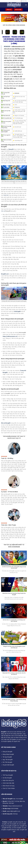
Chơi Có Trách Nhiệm (9, 788)
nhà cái (3, 211)
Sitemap (15, 814)
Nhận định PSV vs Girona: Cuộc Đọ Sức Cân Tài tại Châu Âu (14, 673)
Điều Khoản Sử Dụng (8, 785)
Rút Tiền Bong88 (7, 762)
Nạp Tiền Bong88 (8, 759)
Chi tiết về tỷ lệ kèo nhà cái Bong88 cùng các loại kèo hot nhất (14, 567)
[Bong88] (14, 5)
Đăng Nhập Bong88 (8, 754)
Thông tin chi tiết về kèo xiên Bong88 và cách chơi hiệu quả (14, 647)
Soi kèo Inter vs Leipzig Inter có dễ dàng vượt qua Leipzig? (14, 620)
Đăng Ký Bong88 (7, 751)
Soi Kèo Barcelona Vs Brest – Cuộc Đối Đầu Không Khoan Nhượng (14, 700)
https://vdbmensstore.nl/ (15, 806)
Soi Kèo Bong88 (7, 778)
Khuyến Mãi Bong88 (8, 765)
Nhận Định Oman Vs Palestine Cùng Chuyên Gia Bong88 (14, 594)
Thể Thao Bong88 (8, 775)
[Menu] (26, 5)
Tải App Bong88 (7, 757)
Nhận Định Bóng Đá (8, 780)
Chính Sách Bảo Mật (8, 783)
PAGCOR (6, 195)
